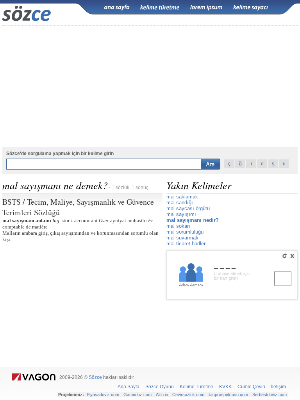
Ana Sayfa (128, 386)
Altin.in (162, 394)
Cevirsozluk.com (188, 394)
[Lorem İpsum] (206, 7)
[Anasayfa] (116, 7)
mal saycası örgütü (188, 208)
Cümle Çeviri (251, 386)
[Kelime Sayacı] (250, 7)
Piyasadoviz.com (103, 394)
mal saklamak (182, 197)
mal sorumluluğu (185, 232)
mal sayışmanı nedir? (192, 220)
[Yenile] (284, 256)
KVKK (225, 386)
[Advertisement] (150, 86)
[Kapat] (292, 256)
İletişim (278, 386)
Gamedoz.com (137, 394)
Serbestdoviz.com (269, 394)
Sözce (95, 377)
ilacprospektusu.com (228, 394)
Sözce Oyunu (159, 386)
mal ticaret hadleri (186, 243)
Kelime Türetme (196, 386)
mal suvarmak (182, 238)
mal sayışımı (181, 214)
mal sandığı (179, 202)
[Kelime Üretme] (159, 7)
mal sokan (178, 226)
